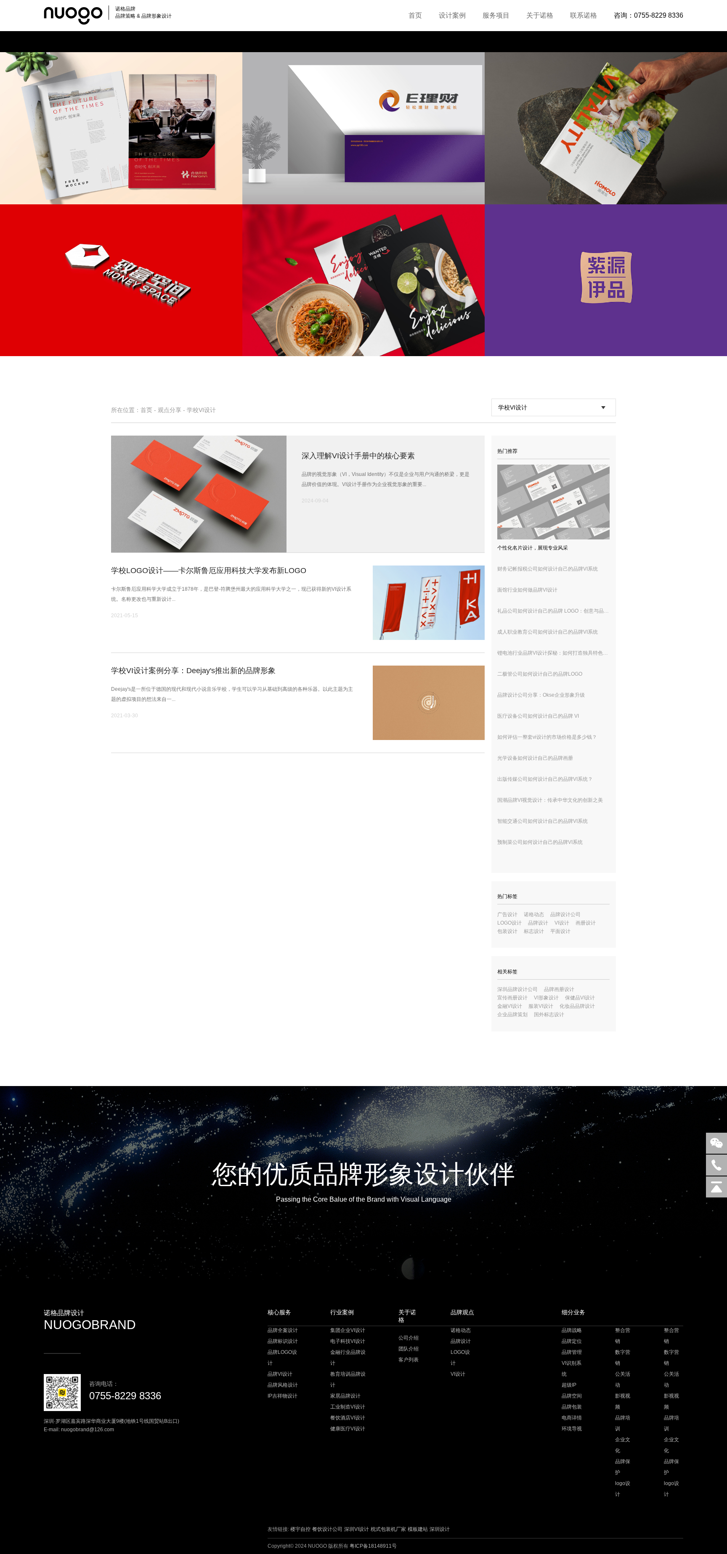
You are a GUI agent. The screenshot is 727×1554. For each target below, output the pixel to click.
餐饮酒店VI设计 (347, 1418)
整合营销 (622, 1335)
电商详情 (572, 1418)
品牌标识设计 (283, 1341)
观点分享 (169, 410)
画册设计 (586, 923)
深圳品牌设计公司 (517, 989)
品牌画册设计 (559, 989)
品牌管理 (572, 1352)
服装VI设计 (540, 1006)
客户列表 (408, 1360)
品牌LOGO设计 (282, 1357)
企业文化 (622, 1445)
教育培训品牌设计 (348, 1379)
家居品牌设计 (345, 1396)
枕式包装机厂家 (388, 1529)
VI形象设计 (546, 998)
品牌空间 (572, 1396)
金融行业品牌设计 (348, 1357)
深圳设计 (440, 1529)
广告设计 (507, 914)
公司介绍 (408, 1338)
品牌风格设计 (283, 1385)
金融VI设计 (509, 1006)
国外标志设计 (549, 1015)
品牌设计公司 (565, 914)
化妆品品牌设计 (577, 1006)
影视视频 (622, 1401)
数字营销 (622, 1357)
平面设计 (560, 931)
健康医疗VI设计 (347, 1429)
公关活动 (622, 1379)
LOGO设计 (509, 923)
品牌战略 (572, 1330)
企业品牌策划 (512, 1015)
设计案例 (452, 15)
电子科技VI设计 (347, 1341)
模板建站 (418, 1529)
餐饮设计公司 (327, 1529)
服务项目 (496, 15)
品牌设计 (538, 923)
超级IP (569, 1385)
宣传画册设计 (512, 998)
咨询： (648, 15)
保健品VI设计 (580, 998)
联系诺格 (583, 15)
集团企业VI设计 (347, 1330)
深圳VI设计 (356, 1529)
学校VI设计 (201, 410)
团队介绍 (408, 1349)
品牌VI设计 (280, 1374)
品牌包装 (572, 1407)
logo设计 (622, 1488)
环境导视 (572, 1429)
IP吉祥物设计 (282, 1396)
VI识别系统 (571, 1368)
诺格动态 (534, 914)
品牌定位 (572, 1341)
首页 (415, 15)
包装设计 (507, 931)
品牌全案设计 (283, 1330)
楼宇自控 (300, 1529)
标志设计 (534, 931)
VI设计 (562, 923)
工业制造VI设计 (347, 1407)
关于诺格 (539, 15)
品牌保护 (622, 1467)
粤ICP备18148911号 (373, 1546)
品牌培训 (622, 1423)
